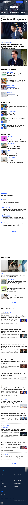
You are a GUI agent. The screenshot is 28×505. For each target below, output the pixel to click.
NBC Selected (16, 491)
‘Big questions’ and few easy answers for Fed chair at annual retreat (13, 20)
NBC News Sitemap (17, 480)
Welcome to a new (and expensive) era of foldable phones (16, 154)
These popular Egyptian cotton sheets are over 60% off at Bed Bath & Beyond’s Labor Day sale (16, 282)
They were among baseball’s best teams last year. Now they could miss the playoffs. (13, 201)
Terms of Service (17, 474)
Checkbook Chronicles (14, 12)
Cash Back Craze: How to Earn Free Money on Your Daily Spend (15, 125)
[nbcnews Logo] (2, 470)
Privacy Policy (4, 489)
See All (14, 231)
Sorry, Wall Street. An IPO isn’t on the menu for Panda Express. (16, 89)
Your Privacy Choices (8, 491)
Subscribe (16, 486)
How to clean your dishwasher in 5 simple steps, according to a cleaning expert (12, 275)
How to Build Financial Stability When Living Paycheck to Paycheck (16, 119)
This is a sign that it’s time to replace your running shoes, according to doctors (16, 297)
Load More (14, 463)
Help (2, 480)
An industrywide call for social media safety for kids (16, 96)
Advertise (16, 489)
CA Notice (3, 494)
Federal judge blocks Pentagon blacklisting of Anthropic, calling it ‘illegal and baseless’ (12, 46)
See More (14, 302)
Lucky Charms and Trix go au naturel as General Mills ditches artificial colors (16, 82)
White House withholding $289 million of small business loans (17, 107)
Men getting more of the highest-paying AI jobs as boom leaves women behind (16, 140)
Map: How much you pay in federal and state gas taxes (16, 74)
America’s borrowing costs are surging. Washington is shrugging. (15, 161)
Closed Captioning (17, 483)
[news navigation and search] (27, 2)
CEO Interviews (4, 12)
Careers (2, 483)
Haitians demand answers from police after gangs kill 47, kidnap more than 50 (13, 224)
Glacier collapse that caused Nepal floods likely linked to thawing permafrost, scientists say (14, 209)
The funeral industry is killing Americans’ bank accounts (14, 147)
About (2, 474)
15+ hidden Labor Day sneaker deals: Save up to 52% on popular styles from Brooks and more (16, 290)
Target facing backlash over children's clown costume (16, 113)
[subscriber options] (24, 2)
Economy (23, 12)
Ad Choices (3, 486)
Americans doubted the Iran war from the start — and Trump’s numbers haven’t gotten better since (15, 218)
